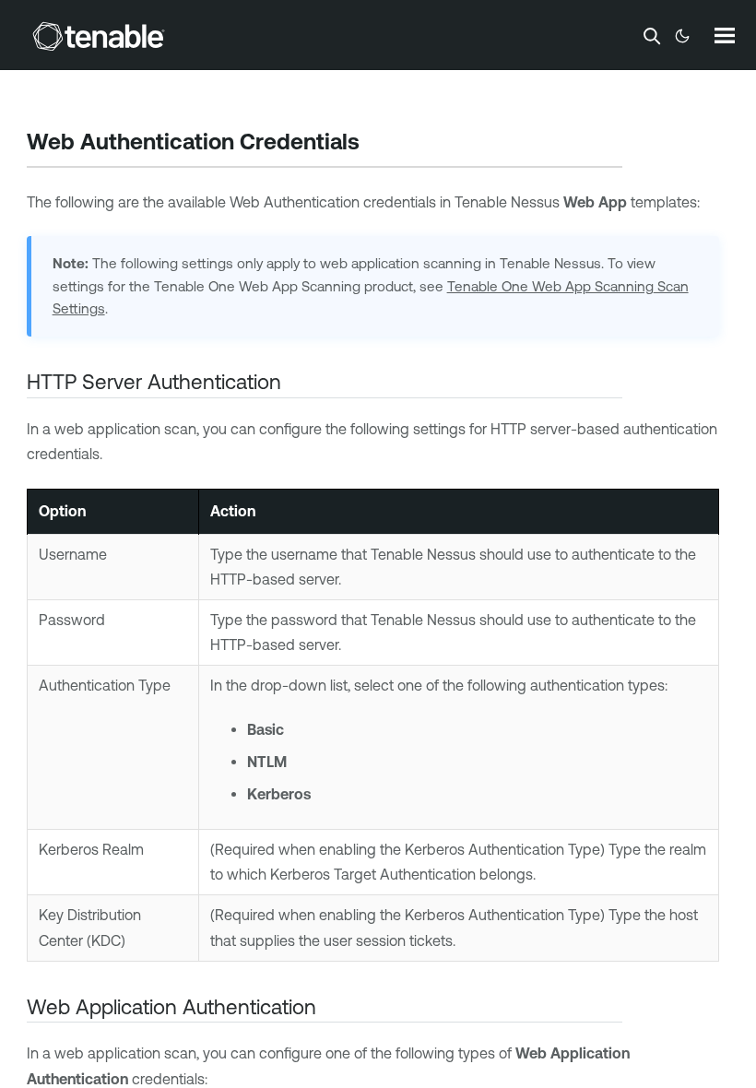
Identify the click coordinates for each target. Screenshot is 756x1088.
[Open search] (652, 36)
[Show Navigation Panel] (725, 35)
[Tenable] (99, 36)
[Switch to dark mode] (682, 36)
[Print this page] (375, 144)
